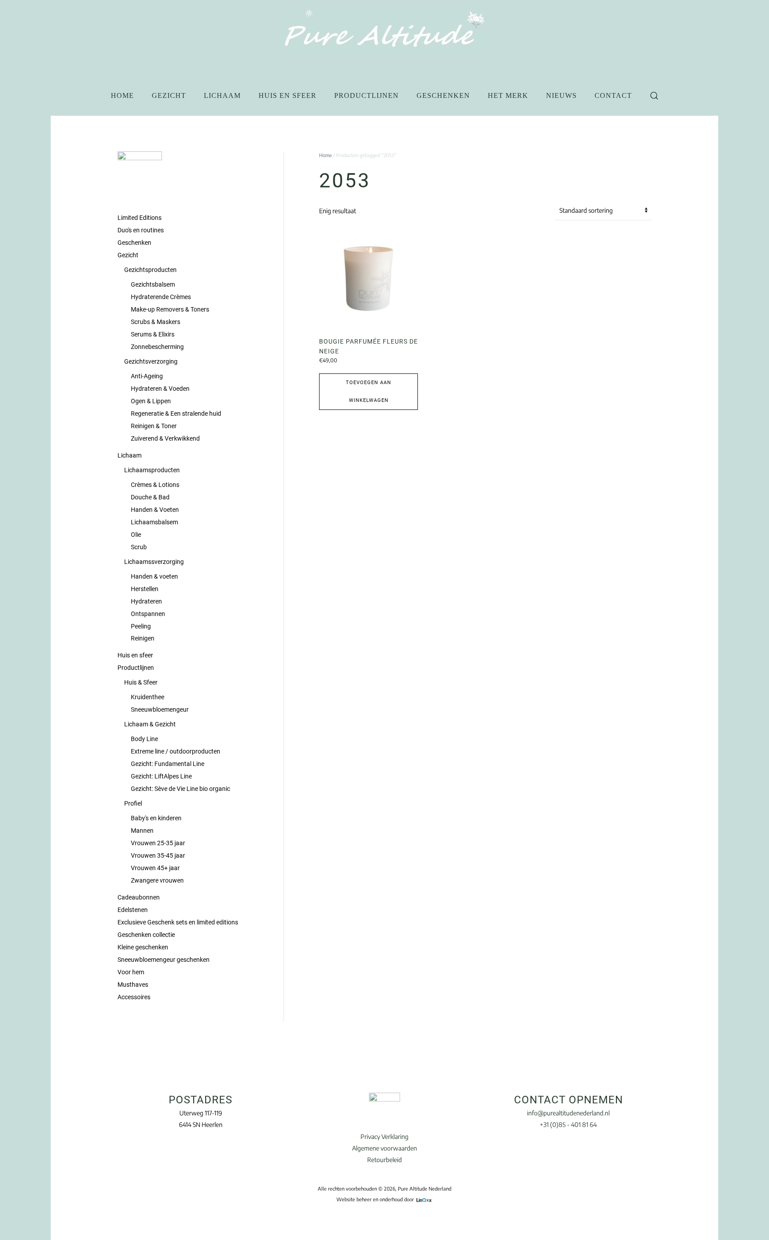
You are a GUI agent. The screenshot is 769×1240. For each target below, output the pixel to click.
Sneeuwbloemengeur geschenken (163, 959)
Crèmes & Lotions (155, 484)
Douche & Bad (150, 497)
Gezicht (169, 95)
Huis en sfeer (287, 95)
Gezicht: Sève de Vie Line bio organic (180, 788)
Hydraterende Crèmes (161, 296)
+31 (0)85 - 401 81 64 (568, 1124)
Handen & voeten (154, 576)
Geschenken (443, 95)
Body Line (144, 738)
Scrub (139, 547)
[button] (654, 96)
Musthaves (132, 984)
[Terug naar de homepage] (384, 31)
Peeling (141, 626)
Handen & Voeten (155, 509)
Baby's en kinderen (156, 818)
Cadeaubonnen (138, 897)
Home (122, 95)
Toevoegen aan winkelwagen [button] (368, 391)
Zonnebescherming (157, 346)
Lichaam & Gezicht (150, 724)
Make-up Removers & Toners (170, 309)
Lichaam (222, 95)
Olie (136, 534)
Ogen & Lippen (151, 401)
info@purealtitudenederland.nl (568, 1113)
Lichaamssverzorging (154, 561)
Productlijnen (366, 95)
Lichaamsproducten (152, 470)
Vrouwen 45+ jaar (155, 867)
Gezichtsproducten (150, 269)
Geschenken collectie (146, 934)
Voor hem (130, 972)
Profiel (133, 803)
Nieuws (561, 95)
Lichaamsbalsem (154, 522)
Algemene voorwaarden (384, 1148)
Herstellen (144, 588)
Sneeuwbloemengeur (160, 709)
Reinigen (142, 638)
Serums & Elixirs (152, 334)
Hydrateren (146, 601)
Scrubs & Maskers (155, 321)
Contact (613, 95)
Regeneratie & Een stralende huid (176, 413)
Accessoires (133, 997)
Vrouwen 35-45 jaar (158, 855)
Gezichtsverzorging (151, 361)
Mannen (142, 830)
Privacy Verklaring (384, 1136)
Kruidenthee (147, 697)
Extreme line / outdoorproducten (175, 751)
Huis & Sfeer (141, 682)
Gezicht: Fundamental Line (167, 763)
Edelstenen (132, 909)
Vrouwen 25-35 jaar (158, 843)
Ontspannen (148, 613)
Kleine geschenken (142, 947)
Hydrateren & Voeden (160, 388)
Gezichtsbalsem (153, 284)
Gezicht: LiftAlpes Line (161, 776)
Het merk (508, 95)
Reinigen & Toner (154, 426)
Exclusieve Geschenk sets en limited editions (177, 922)
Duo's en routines (140, 230)
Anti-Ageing (147, 376)
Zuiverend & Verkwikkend (165, 438)
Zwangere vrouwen (157, 880)
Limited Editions (139, 217)
